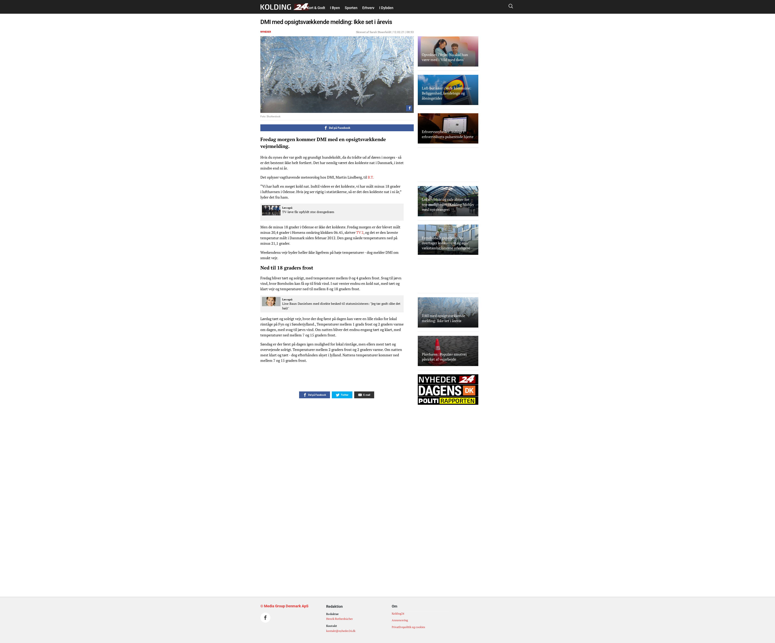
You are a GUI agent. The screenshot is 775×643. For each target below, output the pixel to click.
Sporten (351, 8)
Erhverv (368, 8)
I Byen (335, 8)
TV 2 (359, 232)
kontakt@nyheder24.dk (340, 631)
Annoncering (400, 620)
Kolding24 (398, 613)
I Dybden (386, 8)
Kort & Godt (316, 8)
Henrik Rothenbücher (339, 619)
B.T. (370, 177)
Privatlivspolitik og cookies (408, 627)
